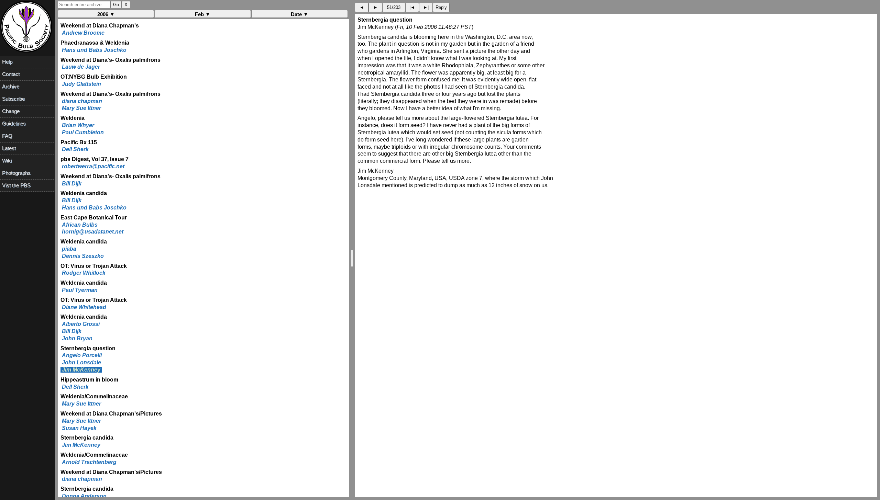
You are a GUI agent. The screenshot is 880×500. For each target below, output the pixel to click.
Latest (9, 148)
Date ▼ (299, 14)
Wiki (7, 160)
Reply (441, 7)
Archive (10, 86)
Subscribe (13, 99)
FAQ (7, 136)
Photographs (16, 173)
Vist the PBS (16, 185)
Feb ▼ (202, 14)
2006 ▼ (106, 14)
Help (7, 62)
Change (11, 111)
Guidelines (14, 123)
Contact (11, 74)
